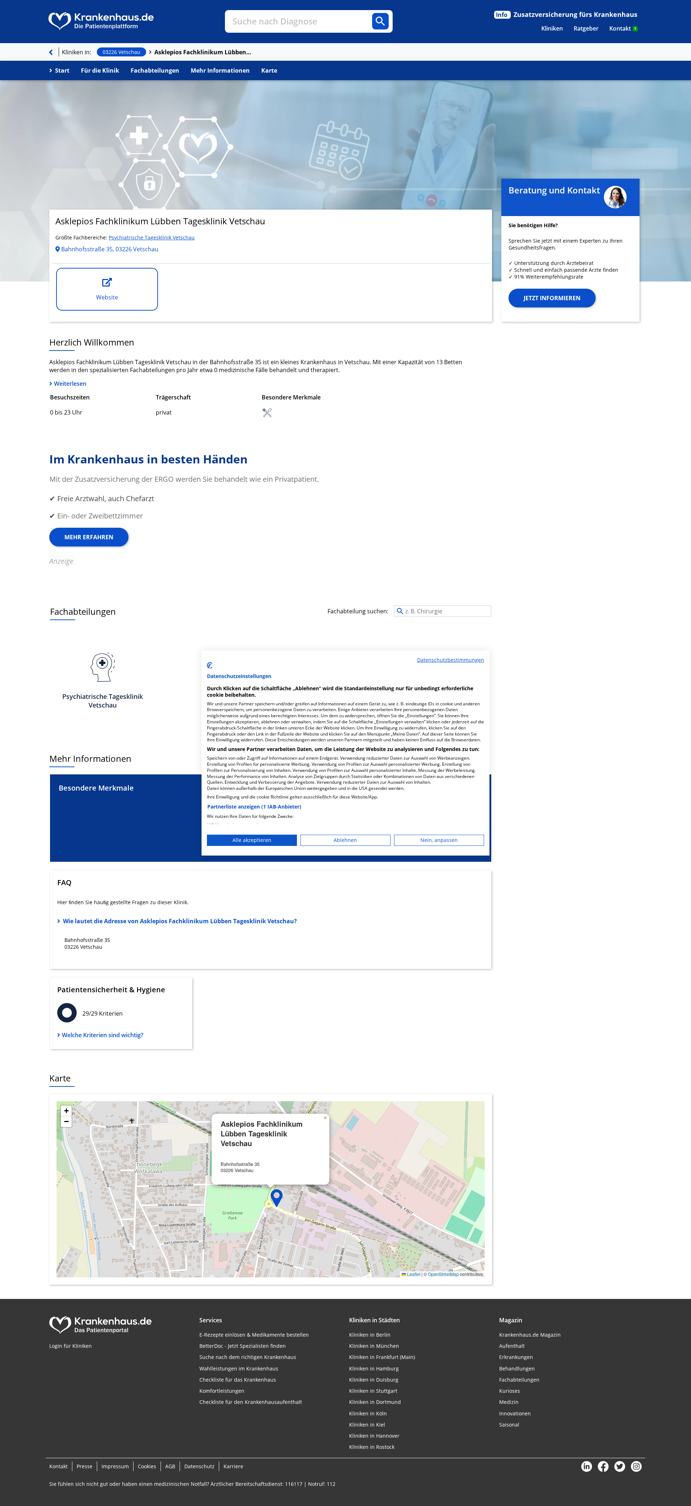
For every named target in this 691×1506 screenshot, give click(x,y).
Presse (84, 1466)
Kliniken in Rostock (371, 1446)
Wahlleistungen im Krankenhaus (238, 1368)
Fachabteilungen (155, 70)
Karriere (233, 1466)
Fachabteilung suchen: (358, 611)
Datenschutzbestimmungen (450, 659)
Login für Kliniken (70, 1345)
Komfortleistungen (221, 1390)
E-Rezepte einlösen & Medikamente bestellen (254, 1334)
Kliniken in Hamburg (374, 1368)
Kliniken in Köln (368, 1413)
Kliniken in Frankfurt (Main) (382, 1357)
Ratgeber (586, 28)
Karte (269, 70)
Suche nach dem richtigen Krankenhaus (247, 1357)
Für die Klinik (100, 70)
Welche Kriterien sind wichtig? (102, 1035)
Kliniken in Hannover (374, 1435)
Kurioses (509, 1390)
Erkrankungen (516, 1357)
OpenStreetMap (443, 1274)
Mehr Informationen (220, 70)
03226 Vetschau (121, 52)
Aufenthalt (512, 1345)
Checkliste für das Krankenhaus (237, 1379)
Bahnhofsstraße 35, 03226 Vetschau (109, 249)
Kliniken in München (374, 1345)
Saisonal (509, 1424)
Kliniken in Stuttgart (373, 1390)
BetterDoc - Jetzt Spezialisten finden (242, 1345)
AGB (170, 1466)
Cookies (147, 1466)
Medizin (509, 1402)
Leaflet (413, 1274)
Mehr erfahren (88, 537)
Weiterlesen (70, 384)
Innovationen (515, 1413)
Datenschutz (199, 1466)
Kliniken (552, 28)
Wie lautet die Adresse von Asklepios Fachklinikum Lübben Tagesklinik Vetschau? (180, 921)
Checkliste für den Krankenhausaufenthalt (250, 1402)
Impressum (115, 1466)
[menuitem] (552, 28)
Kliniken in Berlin (369, 1334)
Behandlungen (517, 1368)
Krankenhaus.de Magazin (530, 1334)
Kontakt (622, 28)
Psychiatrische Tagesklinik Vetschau (152, 237)
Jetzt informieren (552, 298)
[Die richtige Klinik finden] (51, 52)
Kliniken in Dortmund (375, 1402)
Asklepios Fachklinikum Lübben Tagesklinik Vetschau (203, 52)
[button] (277, 1198)
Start (62, 70)
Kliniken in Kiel (367, 1424)
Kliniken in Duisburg (373, 1379)
